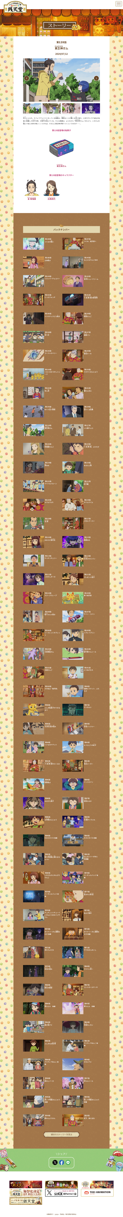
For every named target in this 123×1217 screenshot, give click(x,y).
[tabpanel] (61, 80)
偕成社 (62, 1214)
